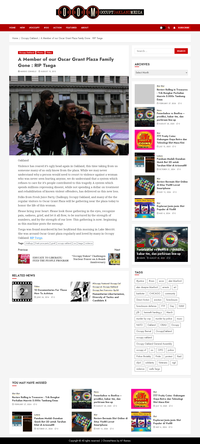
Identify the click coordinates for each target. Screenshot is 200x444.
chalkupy (29, 243)
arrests (165, 287)
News (159, 110)
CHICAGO (154, 293)
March (169, 312)
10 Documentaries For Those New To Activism (50, 291)
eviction (157, 300)
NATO (139, 325)
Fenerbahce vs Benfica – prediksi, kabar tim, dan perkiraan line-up (171, 117)
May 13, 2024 (165, 192)
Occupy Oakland (26, 52)
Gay (172, 306)
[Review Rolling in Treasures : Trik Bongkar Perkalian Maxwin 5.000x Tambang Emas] (145, 94)
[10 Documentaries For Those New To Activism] (22, 292)
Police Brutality (143, 356)
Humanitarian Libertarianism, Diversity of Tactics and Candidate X (109, 297)
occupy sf (141, 350)
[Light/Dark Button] (163, 27)
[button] (169, 28)
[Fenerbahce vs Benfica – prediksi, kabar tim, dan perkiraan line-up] (145, 117)
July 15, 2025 (164, 147)
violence (88, 243)
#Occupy (34, 27)
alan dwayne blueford (147, 287)
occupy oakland (64, 243)
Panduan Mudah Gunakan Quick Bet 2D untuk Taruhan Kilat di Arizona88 (172, 162)
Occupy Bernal (143, 331)
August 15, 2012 (48, 71)
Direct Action (142, 300)
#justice (140, 281)
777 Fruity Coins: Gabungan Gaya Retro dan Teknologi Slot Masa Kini (172, 139)
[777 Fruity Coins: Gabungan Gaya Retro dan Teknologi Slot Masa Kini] (145, 140)
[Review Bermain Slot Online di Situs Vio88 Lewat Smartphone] (145, 185)
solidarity (149, 362)
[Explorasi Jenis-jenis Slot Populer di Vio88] (145, 208)
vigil (174, 362)
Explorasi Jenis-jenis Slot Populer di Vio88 (170, 207)
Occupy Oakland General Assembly (154, 343)
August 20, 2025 (166, 124)
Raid (179, 356)
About (85, 27)
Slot (158, 86)
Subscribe (183, 27)
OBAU (163, 325)
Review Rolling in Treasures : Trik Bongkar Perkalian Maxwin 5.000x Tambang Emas (172, 94)
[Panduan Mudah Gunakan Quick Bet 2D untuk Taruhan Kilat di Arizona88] (145, 162)
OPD (160, 350)
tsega (80, 243)
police (171, 350)
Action (57, 27)
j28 (137, 312)
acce (161, 281)
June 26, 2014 (43, 297)
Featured (71, 27)
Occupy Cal (115, 283)
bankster (140, 293)
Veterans (163, 362)
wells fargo (154, 369)
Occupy (175, 325)
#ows (151, 281)
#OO (46, 27)
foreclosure (171, 300)
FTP (163, 306)
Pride (158, 356)
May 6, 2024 (164, 213)
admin (142, 258)
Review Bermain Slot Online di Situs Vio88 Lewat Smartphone (172, 185)
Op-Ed (116, 290)
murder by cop (143, 318)
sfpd (138, 362)
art (175, 287)
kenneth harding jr (153, 312)
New (22, 27)
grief (53, 243)
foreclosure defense (146, 306)
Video (49, 52)
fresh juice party (42, 243)
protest (168, 356)
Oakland (151, 325)
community (170, 293)
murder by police (163, 318)
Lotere (160, 156)
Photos (40, 52)
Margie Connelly (28, 71)
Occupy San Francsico (102, 290)
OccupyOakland (164, 331)
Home (12, 27)
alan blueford (175, 281)
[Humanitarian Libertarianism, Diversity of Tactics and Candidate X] (80, 292)
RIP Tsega (36, 238)
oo (75, 243)
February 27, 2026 (167, 103)
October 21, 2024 (167, 169)
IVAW (181, 306)
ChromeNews (109, 440)
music (179, 318)
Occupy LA (97, 287)
